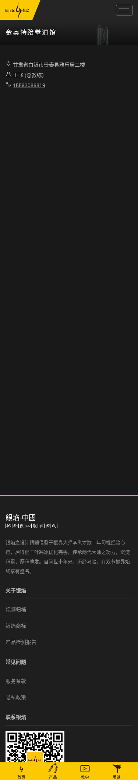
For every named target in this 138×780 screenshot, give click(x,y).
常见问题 (16, 662)
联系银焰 (16, 717)
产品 (53, 777)
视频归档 (16, 610)
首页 (21, 777)
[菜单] (124, 10)
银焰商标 (16, 626)
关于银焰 (16, 590)
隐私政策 (16, 697)
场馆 (117, 777)
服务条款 (16, 681)
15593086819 (29, 85)
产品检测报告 (21, 642)
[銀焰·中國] (17, 10)
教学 (85, 777)
